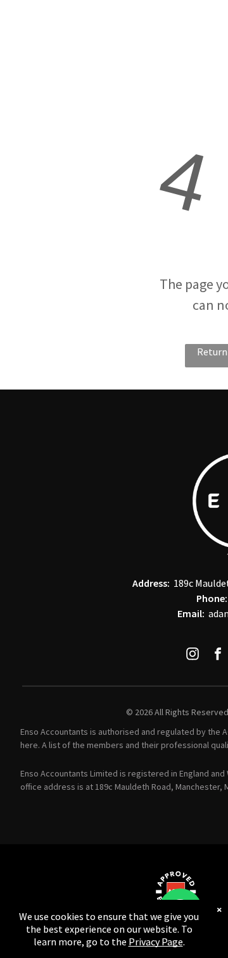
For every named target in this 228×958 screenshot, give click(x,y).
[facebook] (217, 655)
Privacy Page (156, 941)
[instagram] (192, 655)
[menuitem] (90, 21)
